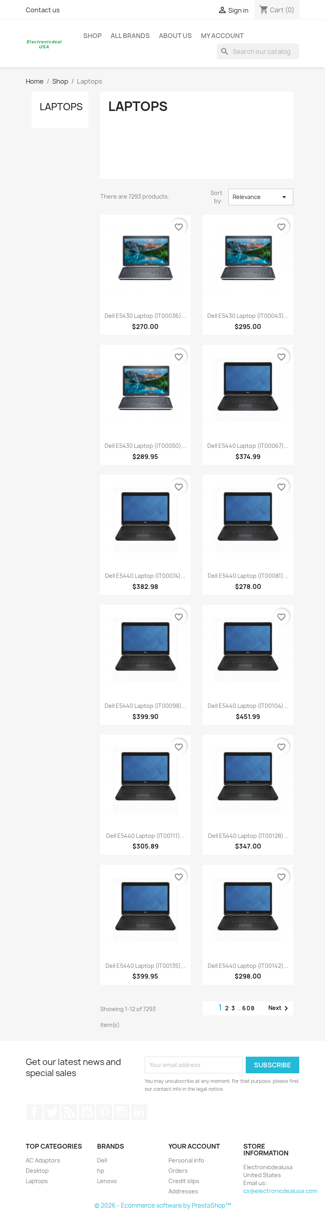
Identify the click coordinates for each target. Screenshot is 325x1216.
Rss (69, 1112)
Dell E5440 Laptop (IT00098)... (145, 705)
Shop (92, 35)
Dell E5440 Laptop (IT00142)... (248, 965)
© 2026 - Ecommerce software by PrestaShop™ (162, 1205)
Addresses (183, 1191)
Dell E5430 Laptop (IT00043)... (248, 315)
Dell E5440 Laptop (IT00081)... (248, 575)
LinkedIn (139, 1112)
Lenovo (107, 1181)
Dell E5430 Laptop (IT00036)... (145, 315)
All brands (130, 35)
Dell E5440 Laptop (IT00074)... (145, 575)
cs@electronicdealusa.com (280, 1191)
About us (175, 35)
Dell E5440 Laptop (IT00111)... (145, 835)
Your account (194, 1146)
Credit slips (183, 1181)
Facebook (34, 1112)
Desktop (37, 1170)
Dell (102, 1160)
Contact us (43, 10)
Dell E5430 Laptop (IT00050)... (145, 445)
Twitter (52, 1112)
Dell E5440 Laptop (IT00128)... (248, 835)
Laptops (61, 106)
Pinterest (104, 1112)
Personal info (186, 1160)
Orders (178, 1170)
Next (279, 1008)
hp (100, 1170)
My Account (222, 35)
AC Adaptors (43, 1160)
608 (248, 1008)
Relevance (261, 197)
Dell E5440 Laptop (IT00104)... (248, 705)
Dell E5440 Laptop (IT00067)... (248, 445)
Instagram (122, 1112)
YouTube (87, 1112)
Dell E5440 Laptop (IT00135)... (145, 965)
